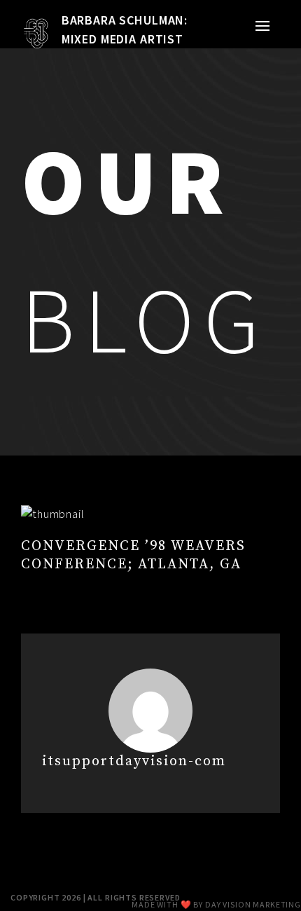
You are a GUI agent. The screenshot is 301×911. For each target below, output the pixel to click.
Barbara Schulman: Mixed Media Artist (125, 29)
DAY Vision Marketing (253, 904)
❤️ (186, 904)
